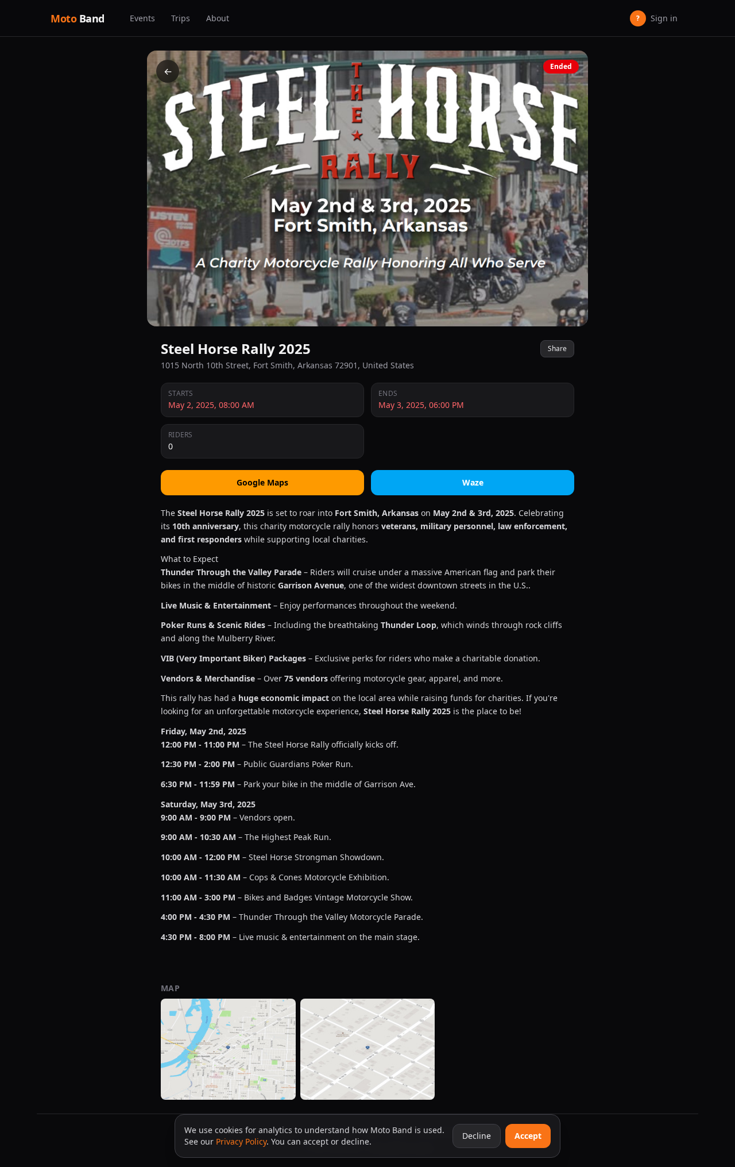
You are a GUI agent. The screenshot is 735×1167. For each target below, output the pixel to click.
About (217, 18)
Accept (527, 1135)
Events (142, 18)
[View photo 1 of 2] (228, 1049)
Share (557, 348)
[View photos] (367, 188)
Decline (476, 1135)
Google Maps (262, 482)
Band (78, 18)
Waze (472, 482)
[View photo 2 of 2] (367, 1049)
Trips (180, 18)
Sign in (657, 18)
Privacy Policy (241, 1141)
